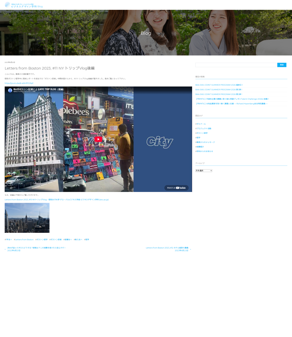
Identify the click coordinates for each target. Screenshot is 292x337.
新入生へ (78, 240)
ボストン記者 (56, 240)
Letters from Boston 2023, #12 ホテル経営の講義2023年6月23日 (167, 249)
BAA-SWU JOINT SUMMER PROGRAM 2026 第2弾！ (219, 94)
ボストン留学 (42, 240)
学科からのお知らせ (205, 151)
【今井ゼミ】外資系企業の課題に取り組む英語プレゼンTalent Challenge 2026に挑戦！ (232, 99)
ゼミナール (201, 124)
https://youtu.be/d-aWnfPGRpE (19, 83)
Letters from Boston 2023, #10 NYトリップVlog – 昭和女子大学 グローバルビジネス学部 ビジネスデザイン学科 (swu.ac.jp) (57, 200)
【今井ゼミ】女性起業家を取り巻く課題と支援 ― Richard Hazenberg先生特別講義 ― (231, 104)
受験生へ (68, 240)
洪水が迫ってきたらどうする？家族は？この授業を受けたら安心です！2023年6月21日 (36, 249)
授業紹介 (200, 147)
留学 (87, 240)
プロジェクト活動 (204, 128)
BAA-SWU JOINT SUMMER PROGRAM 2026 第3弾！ (219, 90)
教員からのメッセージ (206, 142)
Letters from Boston (24, 240)
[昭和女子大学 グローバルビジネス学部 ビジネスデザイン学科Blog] (25, 4)
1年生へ (9, 240)
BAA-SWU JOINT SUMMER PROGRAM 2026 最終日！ (219, 85)
